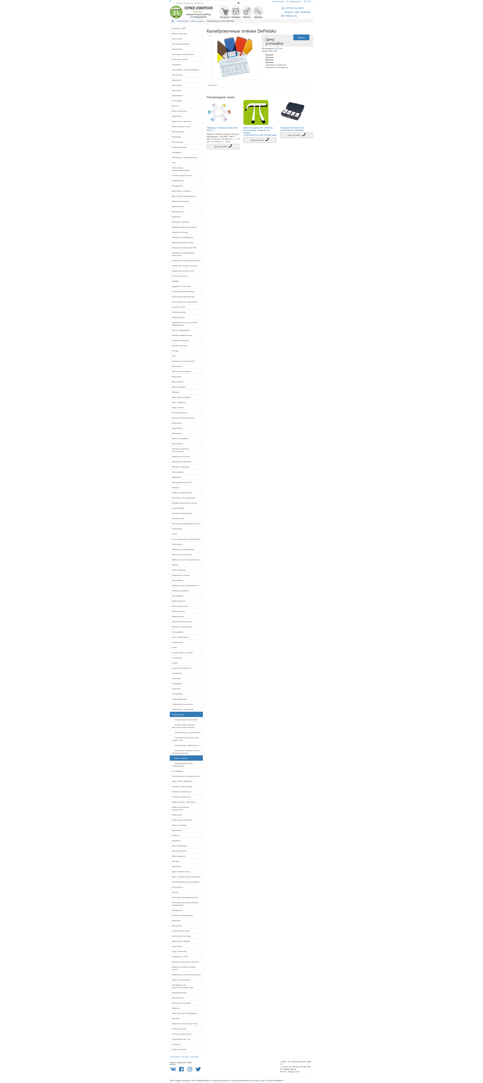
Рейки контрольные (180, 606)
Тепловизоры (177, 693)
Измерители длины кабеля (183, 242)
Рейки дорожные (179, 601)
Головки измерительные (182, 175)
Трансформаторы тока (181, 1039)
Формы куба (177, 814)
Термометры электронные (183, 709)
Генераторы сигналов (181, 930)
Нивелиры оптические (181, 456)
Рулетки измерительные (182, 621)
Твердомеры (177, 683)
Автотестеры (177, 38)
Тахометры (176, 678)
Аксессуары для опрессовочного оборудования (185, 903)
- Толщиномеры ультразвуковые (186, 732)
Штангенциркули (179, 856)
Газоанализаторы (179, 147)
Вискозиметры (178, 131)
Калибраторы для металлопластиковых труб (182, 986)
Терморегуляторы (179, 1028)
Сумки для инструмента (182, 668)
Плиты (174, 534)
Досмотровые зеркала (181, 941)
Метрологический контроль (183, 417)
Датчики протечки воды (181, 936)
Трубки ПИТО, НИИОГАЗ (182, 781)
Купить (301, 37)
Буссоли (175, 105)
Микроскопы (177, 433)
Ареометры (176, 80)
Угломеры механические (182, 786)
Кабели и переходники (181, 979)
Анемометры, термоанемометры (185, 69)
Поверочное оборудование (183, 549)
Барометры (176, 90)
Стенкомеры (177, 657)
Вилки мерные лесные (181, 126)
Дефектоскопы (178, 206)
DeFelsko (279, 48)
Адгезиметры (177, 49)
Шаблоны (176, 835)
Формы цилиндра (179, 825)
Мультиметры (177, 443)
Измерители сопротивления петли (186, 260)
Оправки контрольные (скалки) (184, 503)
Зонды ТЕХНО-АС (179, 951)
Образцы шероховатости (182, 492)
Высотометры (177, 142)
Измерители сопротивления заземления (183, 253)
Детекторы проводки (180, 201)
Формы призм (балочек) (182, 820)
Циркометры (177, 830)
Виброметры (177, 116)
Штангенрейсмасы (179, 851)
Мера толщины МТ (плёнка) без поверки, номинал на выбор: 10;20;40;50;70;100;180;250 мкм (259, 131)
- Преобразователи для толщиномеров (182, 764)
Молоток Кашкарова (180, 438)
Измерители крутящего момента (185, 961)
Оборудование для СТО (182, 482)
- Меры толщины (179, 758)
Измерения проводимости (182, 237)
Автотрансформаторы (181, 44)
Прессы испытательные (181, 554)
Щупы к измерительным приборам (186, 876)
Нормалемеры (178, 472)
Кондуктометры (178, 317)
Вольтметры (177, 925)
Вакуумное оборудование (182, 915)
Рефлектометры (178, 611)
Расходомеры (177, 595)
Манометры (177, 376)
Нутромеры (176, 477)
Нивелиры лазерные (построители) (180, 449)
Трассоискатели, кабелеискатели (185, 776)
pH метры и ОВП (179, 28)
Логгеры (175, 350)
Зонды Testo (177, 946)
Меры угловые (178, 407)
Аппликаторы (177, 75)
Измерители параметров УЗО (184, 247)
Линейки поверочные (180, 340)
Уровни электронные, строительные (180, 808)
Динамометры (178, 211)
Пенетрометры (178, 518)
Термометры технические (182, 704)
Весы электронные (179, 111)
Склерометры (177, 642)
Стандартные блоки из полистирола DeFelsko (292, 129)
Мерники (175, 392)
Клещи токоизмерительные (183, 291)
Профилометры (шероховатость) (185, 585)
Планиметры (177, 528)
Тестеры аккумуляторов (181, 1034)
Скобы (174, 647)
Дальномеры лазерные (181, 191)
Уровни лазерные (179, 1049)
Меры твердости (178, 402)
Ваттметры (176, 920)
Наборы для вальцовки (181, 1003)
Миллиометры (178, 997)
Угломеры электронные (181, 791)
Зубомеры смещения (180, 222)
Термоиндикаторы (179, 699)
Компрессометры (179, 312)
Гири (174, 162)
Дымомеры (176, 216)
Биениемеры (177, 95)
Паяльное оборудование (182, 513)
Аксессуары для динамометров (185, 897)
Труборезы (176, 1044)
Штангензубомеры (179, 845)
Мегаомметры (178, 381)
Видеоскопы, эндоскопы (182, 121)
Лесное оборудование (181, 330)
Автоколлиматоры (179, 33)
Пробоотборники (179, 570)
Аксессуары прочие (180, 59)
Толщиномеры (178, 714)
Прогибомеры (177, 580)
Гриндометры (177, 185)
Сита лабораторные (180, 637)
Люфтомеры (177, 366)
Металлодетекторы (180, 412)
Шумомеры (176, 866)
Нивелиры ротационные (182, 461)
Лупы (174, 356)
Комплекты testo (178, 307)
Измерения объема (180, 232)
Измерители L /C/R (179, 956)
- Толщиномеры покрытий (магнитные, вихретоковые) (183, 725)
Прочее (175, 892)
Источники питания (180, 276)
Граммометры (178, 180)
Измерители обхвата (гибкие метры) (183, 968)
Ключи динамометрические (183, 296)
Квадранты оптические (181, 286)
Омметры (176, 1008)
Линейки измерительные (182, 335)
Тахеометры (177, 673)
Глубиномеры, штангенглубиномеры (181, 168)
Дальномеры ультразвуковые (184, 196)
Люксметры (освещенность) (183, 361)
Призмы (175, 564)
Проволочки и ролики (180, 575)
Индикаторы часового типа (183, 270)
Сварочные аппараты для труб (184, 1023)
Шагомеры (176, 840)
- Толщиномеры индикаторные (185, 745)
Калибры (175, 281)
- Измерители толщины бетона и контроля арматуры (186, 751)
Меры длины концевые (181, 397)
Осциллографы (178, 508)
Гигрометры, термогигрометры (184, 157)
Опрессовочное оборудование (184, 1013)
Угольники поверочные (181, 796)
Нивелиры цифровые (180, 466)
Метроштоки (177, 423)
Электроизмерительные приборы (185, 881)
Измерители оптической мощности (186, 974)
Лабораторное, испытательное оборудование (184, 323)
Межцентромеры (179, 387)
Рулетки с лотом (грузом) (182, 626)
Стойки (175, 663)
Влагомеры (176, 136)
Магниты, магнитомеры (181, 371)
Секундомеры (177, 632)
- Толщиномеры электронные (185, 719)
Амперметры (177, 910)
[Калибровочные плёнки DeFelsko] (235, 57)
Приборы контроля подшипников (185, 559)
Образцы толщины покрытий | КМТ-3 (222, 129)
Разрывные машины (180, 590)
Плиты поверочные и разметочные (186, 539)
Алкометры (176, 64)
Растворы (176, 1018)
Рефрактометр (178, 616)
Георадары (176, 152)
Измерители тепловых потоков (184, 265)
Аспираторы (177, 85)
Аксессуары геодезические (183, 54)
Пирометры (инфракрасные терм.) (186, 523)
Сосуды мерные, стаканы (182, 652)
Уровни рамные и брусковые (183, 802)
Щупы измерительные (181, 871)
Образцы (175, 487)
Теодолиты (176, 688)
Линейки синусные (179, 345)
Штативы (175, 861)
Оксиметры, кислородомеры (183, 497)
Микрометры (177, 428)
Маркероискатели (179, 992)
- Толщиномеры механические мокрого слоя (185, 738)
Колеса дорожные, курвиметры (184, 301)
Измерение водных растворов (184, 227)
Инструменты (177, 887)
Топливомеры (177, 771)
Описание (213, 85)
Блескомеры (177, 100)
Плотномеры (177, 544)
